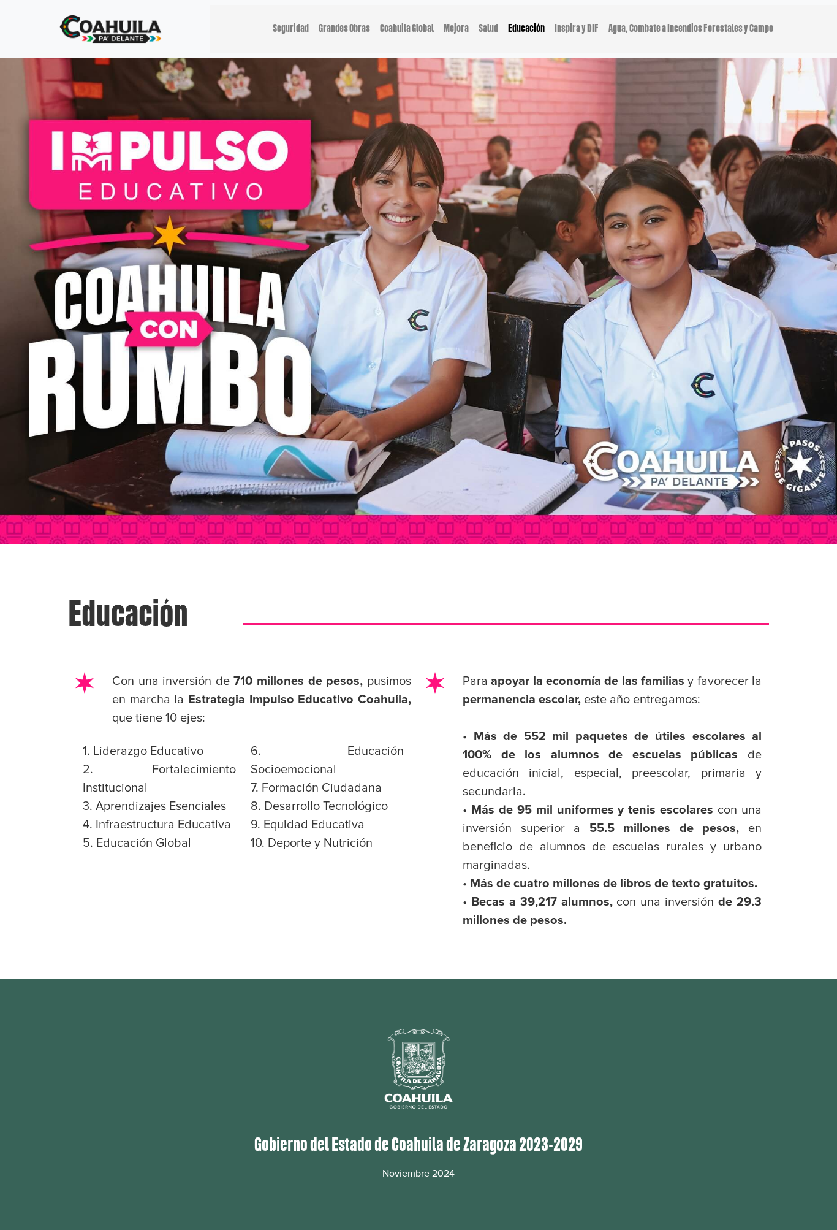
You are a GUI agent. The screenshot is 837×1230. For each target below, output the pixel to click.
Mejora (456, 28)
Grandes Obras (344, 28)
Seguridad (291, 28)
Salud (488, 28)
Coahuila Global (407, 28)
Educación (526, 28)
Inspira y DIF (577, 28)
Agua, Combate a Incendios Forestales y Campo (690, 28)
